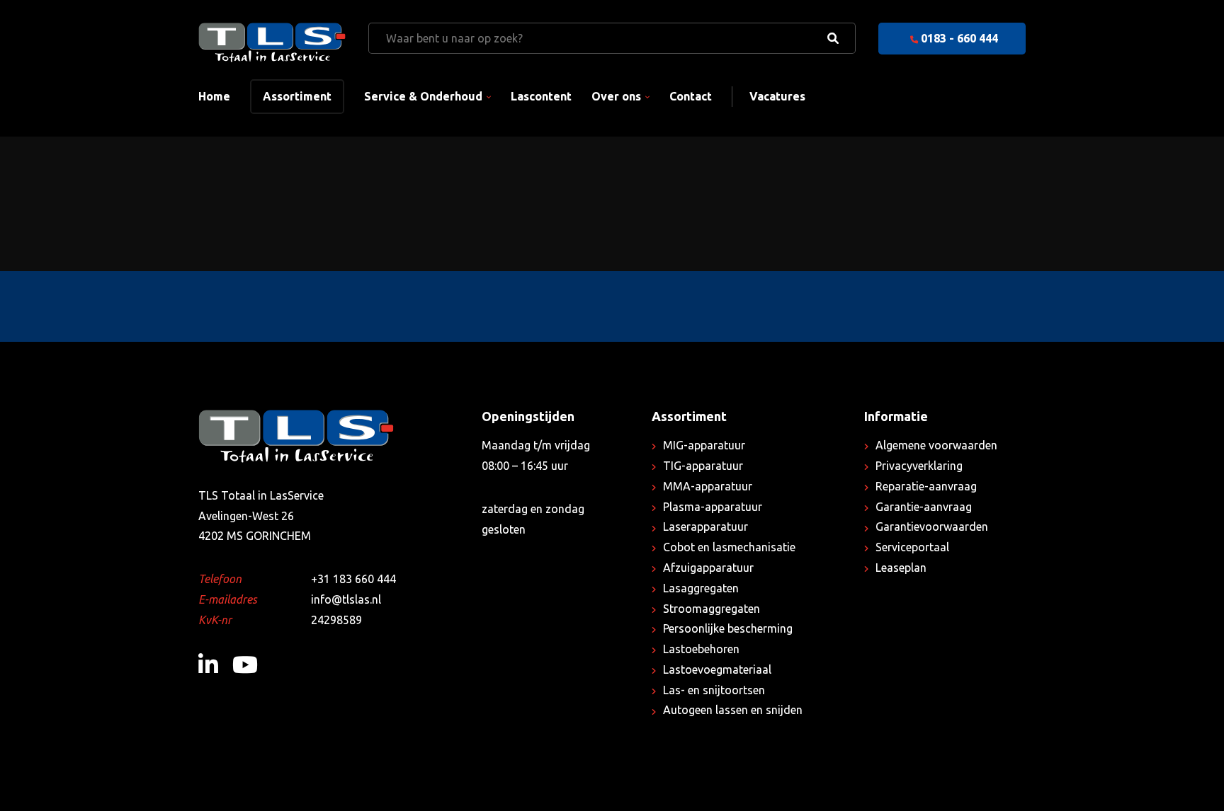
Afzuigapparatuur (708, 567)
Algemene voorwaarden (936, 445)
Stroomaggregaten (711, 608)
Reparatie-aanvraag (926, 486)
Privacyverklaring (919, 465)
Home (214, 96)
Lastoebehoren (701, 649)
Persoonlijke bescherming (728, 628)
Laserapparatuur (705, 526)
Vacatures (777, 96)
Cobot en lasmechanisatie (729, 547)
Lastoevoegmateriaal (717, 669)
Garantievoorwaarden (932, 526)
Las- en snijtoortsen (714, 690)
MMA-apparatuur (707, 486)
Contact (690, 96)
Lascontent (541, 96)
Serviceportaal (912, 547)
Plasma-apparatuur (712, 506)
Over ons (616, 96)
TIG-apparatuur (703, 465)
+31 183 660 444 (353, 579)
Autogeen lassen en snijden (733, 709)
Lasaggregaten (701, 588)
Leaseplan (901, 567)
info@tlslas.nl (346, 599)
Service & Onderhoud (423, 96)
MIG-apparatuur (704, 445)
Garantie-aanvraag (924, 506)
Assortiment (297, 96)
